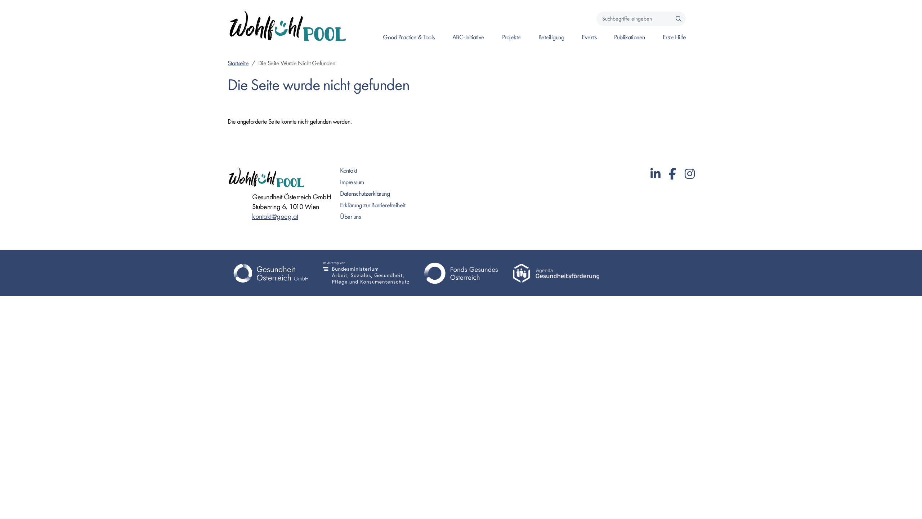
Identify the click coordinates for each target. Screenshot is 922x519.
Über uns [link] (350, 217)
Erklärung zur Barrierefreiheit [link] (372, 205)
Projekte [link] (511, 37)
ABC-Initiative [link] (468, 37)
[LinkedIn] (655, 174)
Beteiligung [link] (551, 37)
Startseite (238, 63)
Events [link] (589, 37)
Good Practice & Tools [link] (409, 37)
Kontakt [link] (348, 170)
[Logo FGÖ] (461, 273)
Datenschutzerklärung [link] (365, 194)
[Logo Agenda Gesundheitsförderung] (556, 273)
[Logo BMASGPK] (366, 273)
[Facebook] (672, 174)
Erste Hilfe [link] (674, 37)
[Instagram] (690, 174)
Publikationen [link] (629, 37)
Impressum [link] (352, 182)
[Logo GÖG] (271, 273)
